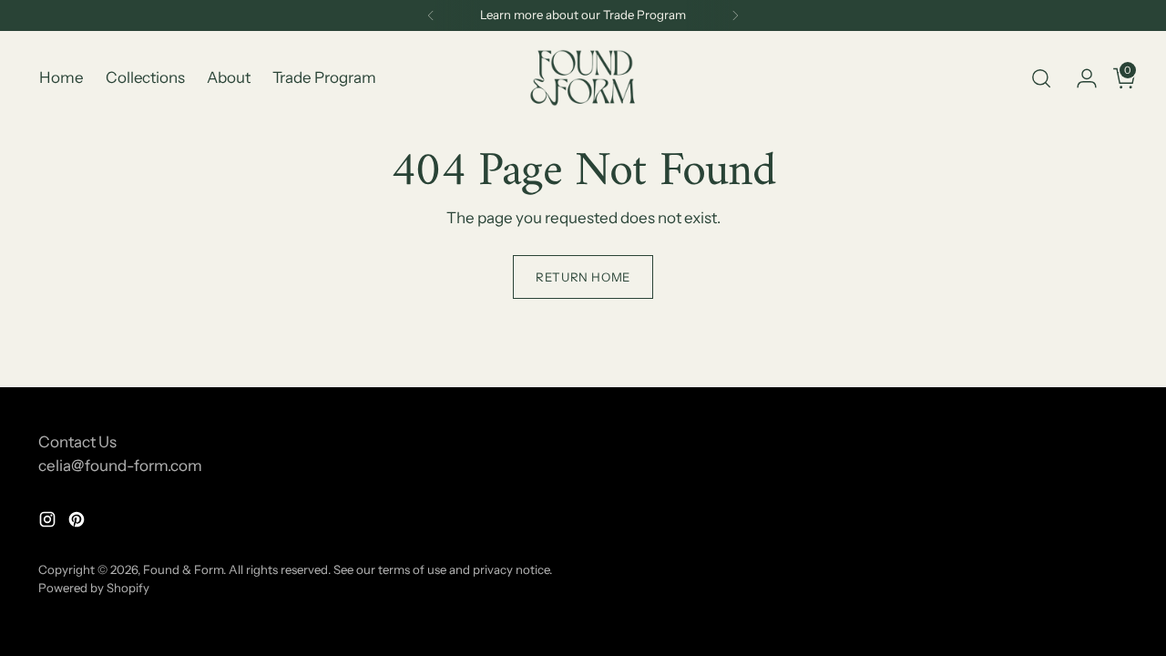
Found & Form (183, 569)
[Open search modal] (1041, 78)
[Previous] (431, 15)
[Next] (735, 15)
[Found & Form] (583, 78)
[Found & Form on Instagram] (49, 523)
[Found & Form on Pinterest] (78, 523)
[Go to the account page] (1079, 78)
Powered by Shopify (93, 587)
